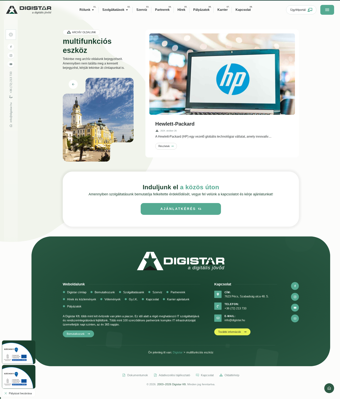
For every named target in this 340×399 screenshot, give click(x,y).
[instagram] (10, 55)
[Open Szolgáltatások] (126, 10)
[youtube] (10, 64)
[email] (295, 318)
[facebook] (10, 47)
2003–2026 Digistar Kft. (172, 384)
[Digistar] (329, 388)
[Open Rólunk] (92, 10)
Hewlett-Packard (175, 124)
